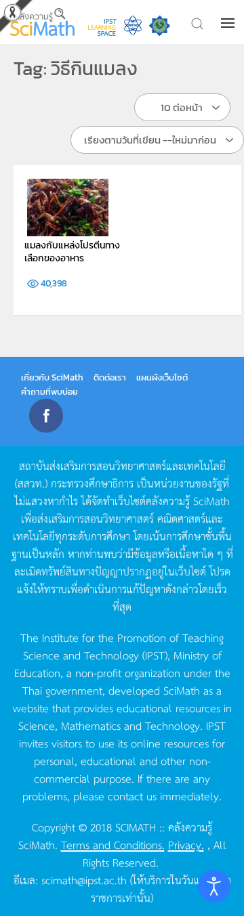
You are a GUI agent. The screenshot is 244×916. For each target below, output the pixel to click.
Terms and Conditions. (113, 844)
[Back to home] (42, 22)
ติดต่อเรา (110, 377)
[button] (229, 23)
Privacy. (186, 844)
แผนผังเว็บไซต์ (162, 377)
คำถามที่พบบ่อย (49, 391)
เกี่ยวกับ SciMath (52, 377)
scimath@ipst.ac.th (84, 879)
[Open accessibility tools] (214, 886)
